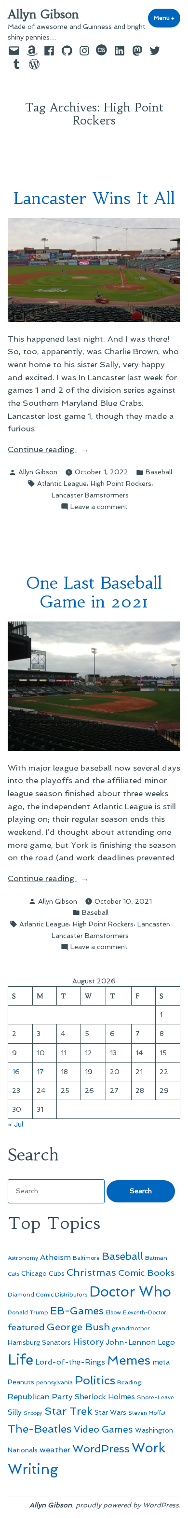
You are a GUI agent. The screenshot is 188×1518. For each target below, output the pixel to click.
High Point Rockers (121, 483)
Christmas (91, 1272)
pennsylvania (54, 1382)
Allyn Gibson (43, 14)
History (88, 1342)
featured (26, 1327)
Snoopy (33, 1413)
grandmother (131, 1328)
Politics (95, 1380)
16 (16, 1072)
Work (148, 1447)
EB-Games (77, 1311)
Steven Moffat (147, 1413)
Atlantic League (62, 483)
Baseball (159, 472)
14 (139, 1053)
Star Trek (68, 1411)
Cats (13, 1273)
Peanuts (21, 1382)
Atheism (55, 1257)
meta (161, 1362)
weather (55, 1449)
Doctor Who (130, 1291)
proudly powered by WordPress (127, 1505)
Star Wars (110, 1412)
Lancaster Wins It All (94, 198)
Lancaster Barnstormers (90, 495)
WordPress (101, 1448)
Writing (33, 1469)
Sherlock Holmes (105, 1397)
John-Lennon (131, 1342)
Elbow (113, 1312)
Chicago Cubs (43, 1273)
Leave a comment (99, 507)
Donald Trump (28, 1312)
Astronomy (23, 1258)
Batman (156, 1257)
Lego (166, 1342)
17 (40, 1072)
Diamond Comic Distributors (47, 1294)
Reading (129, 1382)
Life (20, 1360)
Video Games (103, 1429)
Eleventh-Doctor (144, 1313)
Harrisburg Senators (39, 1342)
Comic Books (146, 1273)
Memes (128, 1360)
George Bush (78, 1327)
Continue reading (62, 450)
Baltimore (86, 1258)
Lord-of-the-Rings (70, 1362)
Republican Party (40, 1396)
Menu (167, 17)
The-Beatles (40, 1428)
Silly (15, 1412)
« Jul (15, 1124)
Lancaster (153, 924)
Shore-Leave (155, 1397)
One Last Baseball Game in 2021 (94, 592)
